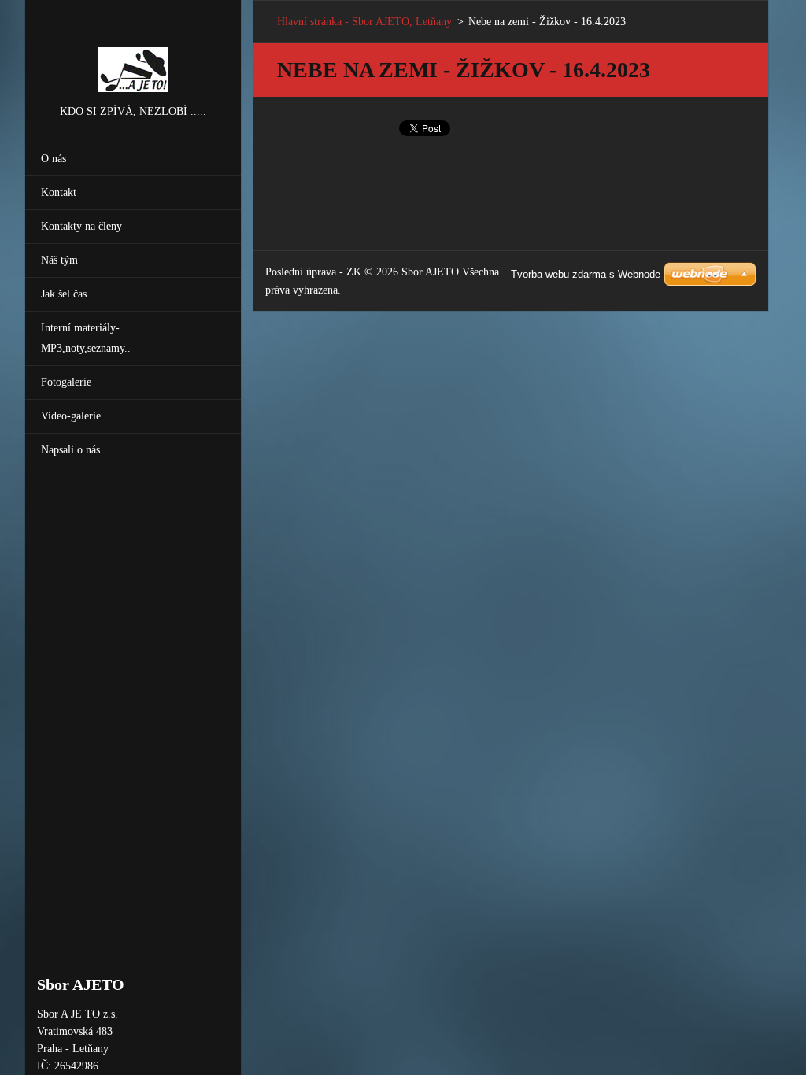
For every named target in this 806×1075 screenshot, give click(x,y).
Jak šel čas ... (70, 294)
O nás (53, 158)
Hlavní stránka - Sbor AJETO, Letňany (364, 22)
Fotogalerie (66, 382)
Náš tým (59, 260)
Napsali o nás (70, 450)
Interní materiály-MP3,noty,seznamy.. (86, 338)
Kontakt (58, 192)
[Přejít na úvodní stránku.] (133, 51)
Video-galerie (71, 416)
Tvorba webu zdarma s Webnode (585, 274)
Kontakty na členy (81, 226)
